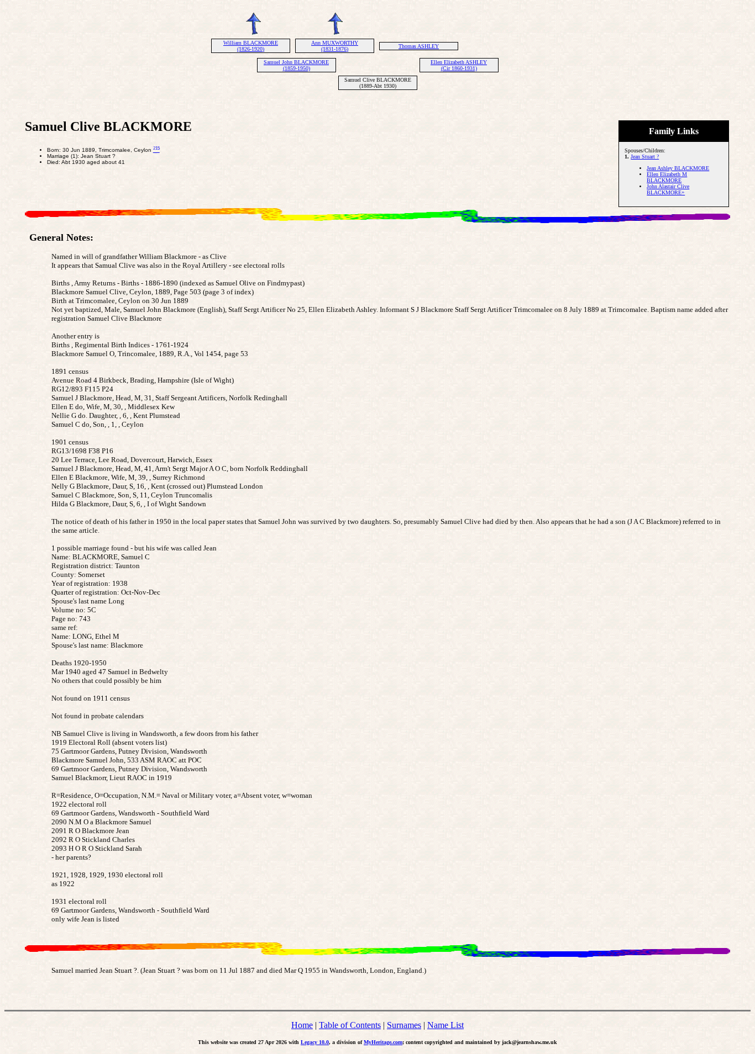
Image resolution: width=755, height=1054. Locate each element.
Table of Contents (350, 1025)
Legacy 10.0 (315, 1042)
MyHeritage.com (383, 1042)
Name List (445, 1025)
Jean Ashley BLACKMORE (678, 168)
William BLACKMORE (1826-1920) (250, 46)
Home (302, 1025)
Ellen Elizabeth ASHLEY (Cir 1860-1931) (459, 65)
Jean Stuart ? (645, 156)
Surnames (404, 1025)
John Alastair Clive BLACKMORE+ (668, 189)
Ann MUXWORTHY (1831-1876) (334, 46)
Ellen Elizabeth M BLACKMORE (667, 177)
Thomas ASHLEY (419, 46)
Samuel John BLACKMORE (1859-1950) (296, 65)
